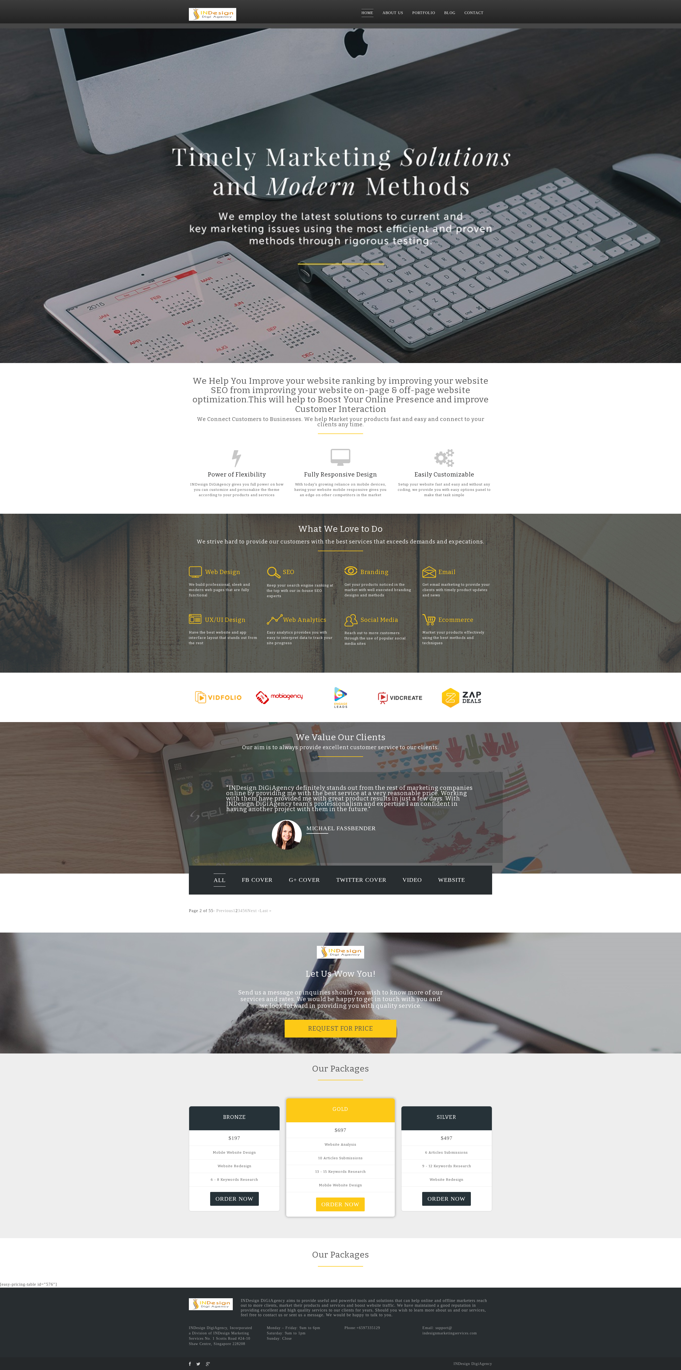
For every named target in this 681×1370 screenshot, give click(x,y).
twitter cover (361, 885)
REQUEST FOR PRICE (340, 1034)
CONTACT (474, 13)
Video (412, 885)
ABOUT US (393, 13)
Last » (266, 916)
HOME (367, 13)
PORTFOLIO (423, 13)
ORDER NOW (234, 1204)
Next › (253, 916)
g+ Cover (304, 885)
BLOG (449, 13)
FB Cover (257, 885)
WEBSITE (451, 885)
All (220, 885)
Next (674, 193)
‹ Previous (223, 916)
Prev (7, 193)
